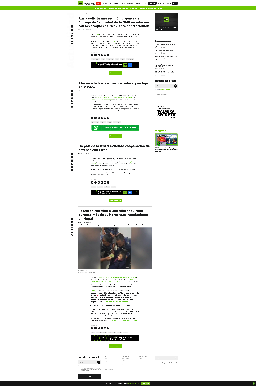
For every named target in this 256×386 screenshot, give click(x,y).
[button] (166, 19)
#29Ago (94, 291)
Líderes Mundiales (109, 369)
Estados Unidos (95, 59)
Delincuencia (95, 122)
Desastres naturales (101, 332)
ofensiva (121, 41)
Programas (115, 3)
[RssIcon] (176, 363)
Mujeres (102, 122)
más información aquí (133, 383)
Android (140, 358)
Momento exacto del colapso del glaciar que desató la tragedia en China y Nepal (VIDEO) (166, 58)
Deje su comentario (115, 73)
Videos (106, 363)
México (109, 122)
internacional (130, 59)
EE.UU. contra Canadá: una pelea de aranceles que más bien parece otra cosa (166, 149)
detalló (113, 41)
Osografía (160, 130)
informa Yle (119, 160)
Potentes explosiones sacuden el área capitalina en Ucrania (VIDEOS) (165, 45)
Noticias (105, 3)
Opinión (123, 3)
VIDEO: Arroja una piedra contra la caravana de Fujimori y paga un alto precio (164, 73)
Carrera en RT (125, 367)
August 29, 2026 (123, 305)
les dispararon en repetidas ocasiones (102, 99)
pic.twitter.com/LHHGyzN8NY (118, 301)
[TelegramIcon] (166, 3)
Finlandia (107, 187)
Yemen (122, 59)
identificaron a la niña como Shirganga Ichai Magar (122, 320)
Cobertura (124, 365)
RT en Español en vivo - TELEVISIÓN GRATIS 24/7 (166, 28)
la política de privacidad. (165, 89)
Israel (113, 187)
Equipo (123, 362)
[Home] (80, 3)
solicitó (97, 34)
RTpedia (106, 367)
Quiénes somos (125, 358)
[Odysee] (164, 363)
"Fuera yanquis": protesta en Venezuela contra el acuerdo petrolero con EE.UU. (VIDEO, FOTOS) (165, 65)
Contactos (124, 360)
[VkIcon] (158, 3)
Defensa (100, 187)
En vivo (98, 3)
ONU (103, 59)
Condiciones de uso (126, 369)
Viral (110, 3)
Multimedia (130, 3)
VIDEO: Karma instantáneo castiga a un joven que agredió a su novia (165, 51)
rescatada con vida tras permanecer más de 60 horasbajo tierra (117, 277)
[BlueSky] (168, 3)
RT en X (90, 376)
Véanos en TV (152, 3)
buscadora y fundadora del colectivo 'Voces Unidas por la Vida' (114, 97)
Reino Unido (110, 59)
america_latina (117, 122)
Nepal (119, 332)
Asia (93, 332)
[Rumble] (161, 3)
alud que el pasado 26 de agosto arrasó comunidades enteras (112, 280)
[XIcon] (163, 3)
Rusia (117, 59)
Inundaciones (112, 332)
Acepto (163, 89)
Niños (125, 332)
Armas (93, 187)
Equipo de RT (139, 3)
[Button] (145, 3)
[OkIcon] (170, 3)
